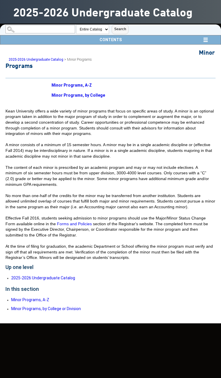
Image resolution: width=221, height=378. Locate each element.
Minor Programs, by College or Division (46, 308)
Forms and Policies (74, 224)
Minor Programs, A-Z (72, 85)
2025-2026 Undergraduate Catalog (36, 60)
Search (120, 29)
